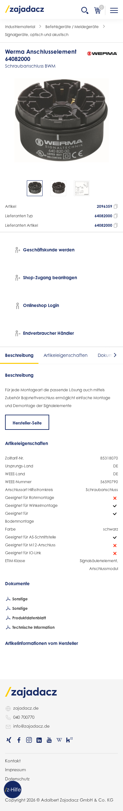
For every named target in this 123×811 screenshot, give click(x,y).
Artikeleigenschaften (66, 355)
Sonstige (19, 599)
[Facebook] (19, 740)
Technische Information (33, 627)
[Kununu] (69, 740)
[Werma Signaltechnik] (102, 53)
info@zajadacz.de (31, 726)
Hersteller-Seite (27, 422)
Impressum (15, 769)
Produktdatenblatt (28, 618)
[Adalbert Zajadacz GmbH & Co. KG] (24, 9)
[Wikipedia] (59, 740)
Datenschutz (17, 778)
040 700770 (23, 717)
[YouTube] (49, 740)
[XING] (9, 740)
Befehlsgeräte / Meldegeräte (72, 26)
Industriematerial (20, 26)
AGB (9, 787)
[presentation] (9, 188)
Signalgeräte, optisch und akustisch (36, 34)
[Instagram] (29, 740)
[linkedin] (39, 740)
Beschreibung (19, 355)
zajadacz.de (25, 708)
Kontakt (12, 760)
